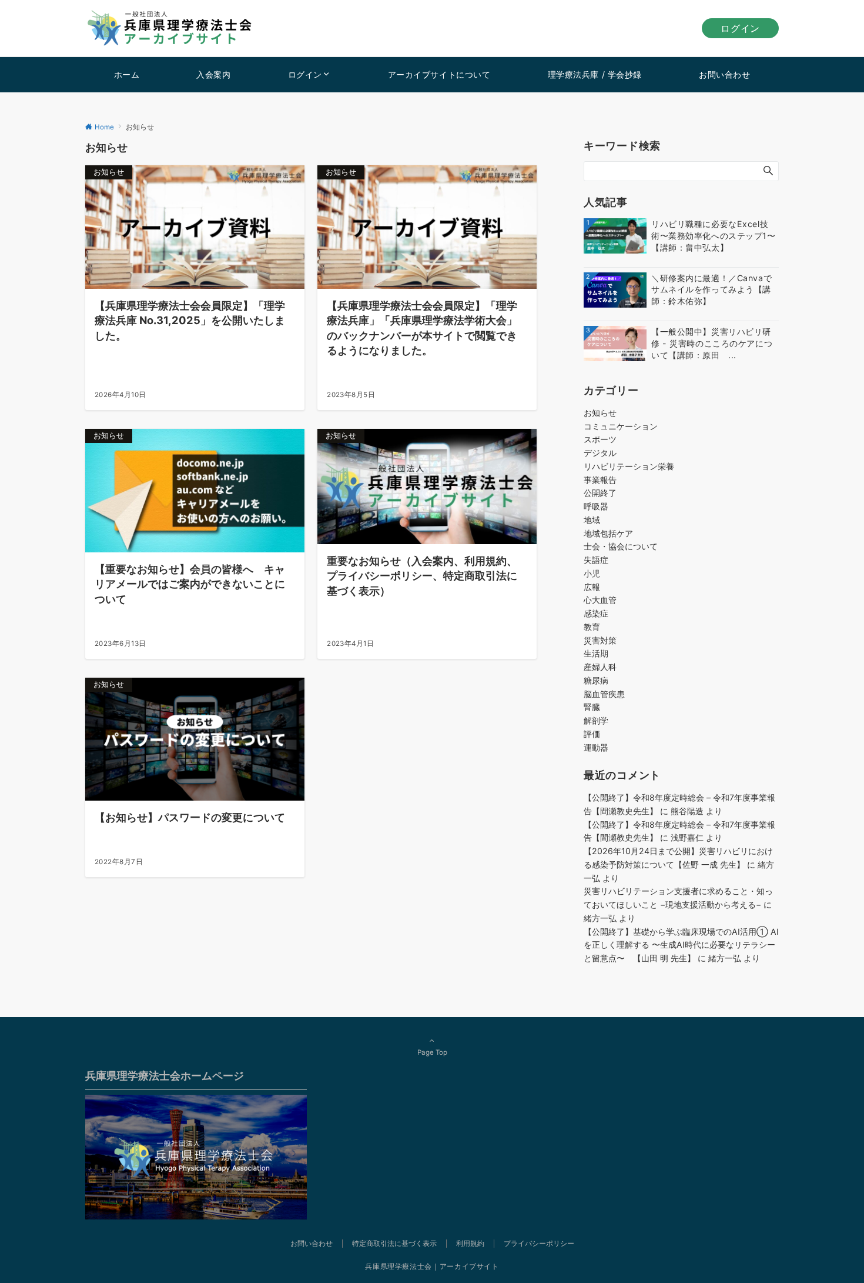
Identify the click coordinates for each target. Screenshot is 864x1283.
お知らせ (600, 413)
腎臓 (592, 707)
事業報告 (600, 480)
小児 (592, 573)
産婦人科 (600, 667)
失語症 (596, 560)
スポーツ (600, 439)
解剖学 (596, 720)
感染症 (596, 613)
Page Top (432, 1052)
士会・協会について (621, 546)
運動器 (596, 747)
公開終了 (600, 493)
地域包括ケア (608, 533)
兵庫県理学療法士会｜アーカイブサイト (432, 1266)
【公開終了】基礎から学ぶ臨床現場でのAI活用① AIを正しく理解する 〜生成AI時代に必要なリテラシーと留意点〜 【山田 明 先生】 (681, 945)
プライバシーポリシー (539, 1243)
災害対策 (600, 640)
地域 (592, 520)
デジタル (600, 453)
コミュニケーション (621, 426)
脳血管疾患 (604, 694)
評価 (592, 734)
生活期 (596, 653)
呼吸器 (596, 506)
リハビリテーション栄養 (629, 466)
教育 (592, 627)
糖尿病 (596, 680)
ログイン (740, 28)
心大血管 (600, 600)
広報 (592, 587)
